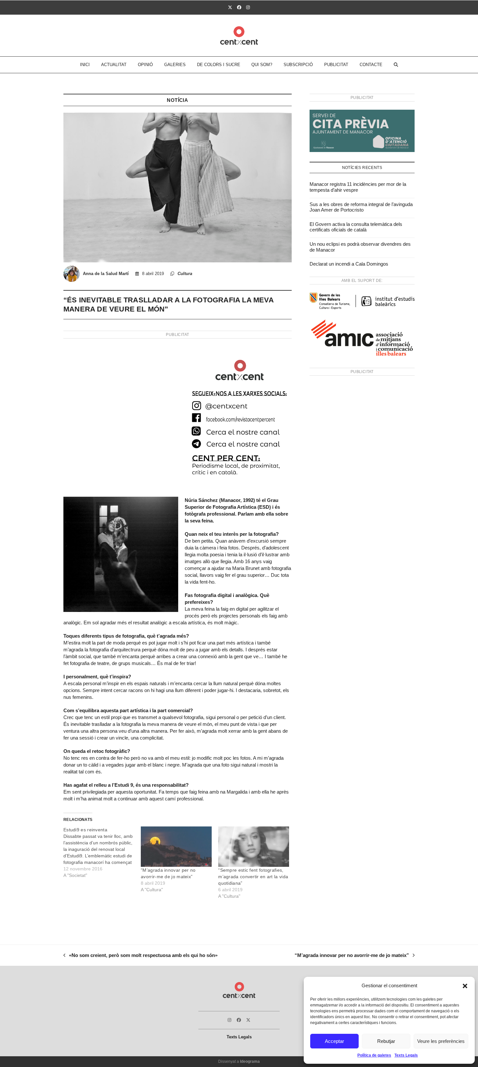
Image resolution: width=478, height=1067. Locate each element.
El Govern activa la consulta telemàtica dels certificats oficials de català (356, 227)
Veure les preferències (441, 1041)
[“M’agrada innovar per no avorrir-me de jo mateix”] (176, 846)
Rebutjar (386, 1041)
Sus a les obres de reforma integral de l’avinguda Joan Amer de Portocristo (361, 207)
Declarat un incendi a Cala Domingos (349, 264)
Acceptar (334, 1041)
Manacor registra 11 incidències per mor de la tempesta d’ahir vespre (358, 187)
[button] (465, 986)
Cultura (185, 273)
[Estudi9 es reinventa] (102, 852)
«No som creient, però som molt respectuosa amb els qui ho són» (140, 956)
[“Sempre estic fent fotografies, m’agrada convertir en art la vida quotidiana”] (253, 846)
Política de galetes (374, 1055)
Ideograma (250, 1061)
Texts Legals (406, 1055)
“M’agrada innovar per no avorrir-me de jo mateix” (352, 956)
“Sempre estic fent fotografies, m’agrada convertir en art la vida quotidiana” (253, 876)
